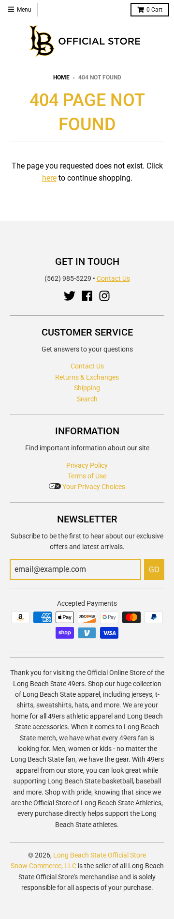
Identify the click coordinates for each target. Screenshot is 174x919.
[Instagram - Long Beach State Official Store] (104, 296)
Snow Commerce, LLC (43, 866)
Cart (154, 9)
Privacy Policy (87, 465)
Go (154, 569)
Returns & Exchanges (87, 377)
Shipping (87, 388)
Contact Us (113, 278)
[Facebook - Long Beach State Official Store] (87, 296)
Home (61, 77)
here (49, 178)
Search (87, 399)
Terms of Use (87, 476)
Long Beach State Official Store (99, 855)
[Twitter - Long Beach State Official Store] (69, 296)
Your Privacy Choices (93, 486)
